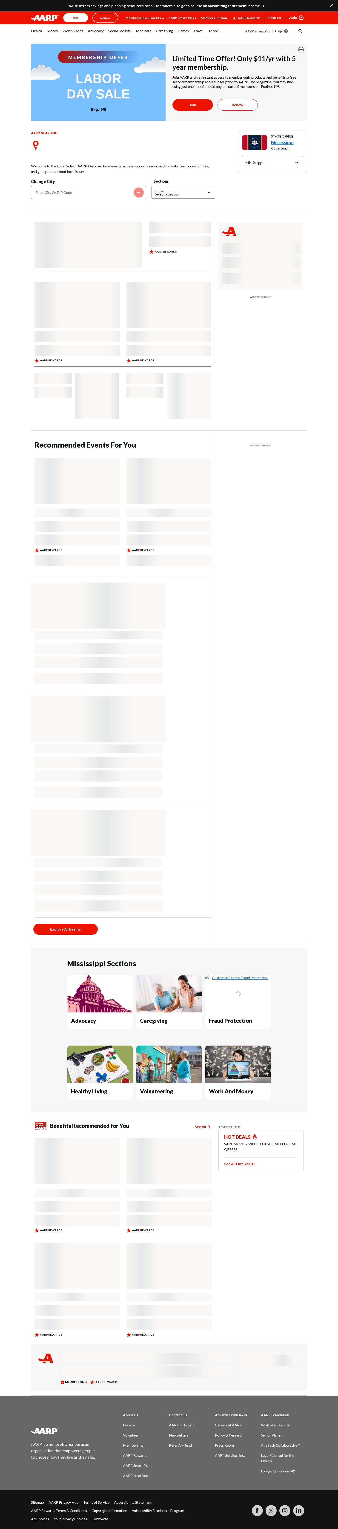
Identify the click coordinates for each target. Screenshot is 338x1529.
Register (274, 18)
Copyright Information (109, 1510)
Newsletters (179, 1435)
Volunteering (156, 1091)
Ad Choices (40, 1519)
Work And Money (231, 1091)
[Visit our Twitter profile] (271, 1510)
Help (278, 31)
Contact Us (178, 1415)
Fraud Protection (230, 1020)
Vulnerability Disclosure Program (158, 1510)
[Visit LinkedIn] (298, 1510)
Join (192, 105)
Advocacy (83, 1020)
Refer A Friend (180, 1445)
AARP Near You (135, 1475)
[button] (300, 31)
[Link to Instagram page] (284, 1510)
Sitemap (37, 1502)
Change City (43, 181)
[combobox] (88, 192)
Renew (237, 105)
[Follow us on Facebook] (257, 1510)
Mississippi (282, 142)
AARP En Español (182, 1425)
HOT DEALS (237, 1137)
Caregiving (154, 1020)
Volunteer (130, 1435)
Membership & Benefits (143, 18)
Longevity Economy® (278, 1471)
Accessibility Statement (133, 1502)
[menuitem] (36, 33)
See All (200, 1126)
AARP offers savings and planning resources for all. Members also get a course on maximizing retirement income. (165, 5)
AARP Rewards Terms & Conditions (59, 1510)
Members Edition (214, 18)
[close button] (301, 49)
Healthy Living (89, 1091)
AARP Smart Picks (182, 18)
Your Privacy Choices (70, 1519)
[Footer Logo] (63, 1431)
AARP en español (257, 31)
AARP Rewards (249, 18)
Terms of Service (96, 1502)
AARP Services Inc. (230, 1455)
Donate (129, 1425)
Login (293, 17)
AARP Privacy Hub (64, 1502)
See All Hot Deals (238, 1163)
